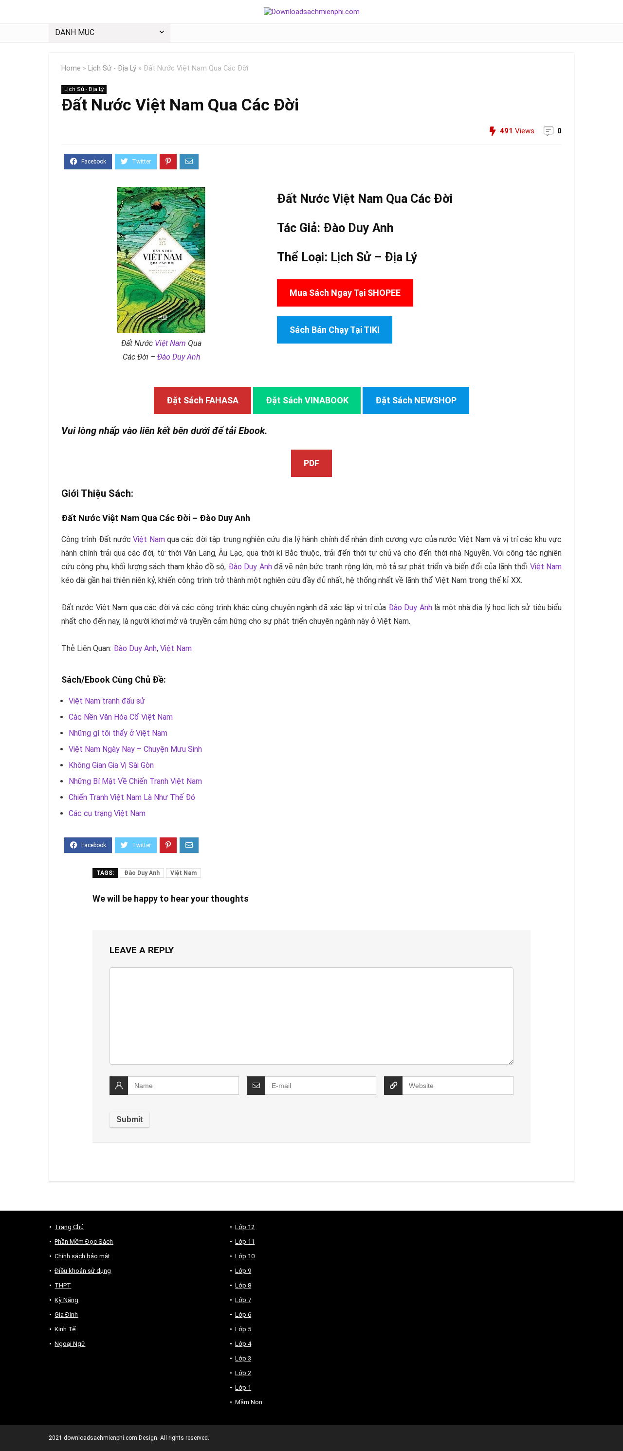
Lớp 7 (243, 1300)
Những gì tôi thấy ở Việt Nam (118, 733)
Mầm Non (248, 1402)
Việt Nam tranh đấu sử (107, 701)
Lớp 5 (243, 1329)
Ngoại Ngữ (70, 1343)
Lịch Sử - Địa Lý (112, 68)
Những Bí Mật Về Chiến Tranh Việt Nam (135, 781)
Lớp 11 (245, 1241)
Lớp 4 (243, 1343)
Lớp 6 (243, 1314)
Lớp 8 (243, 1285)
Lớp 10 (245, 1256)
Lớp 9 (243, 1270)
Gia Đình (66, 1314)
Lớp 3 (243, 1358)
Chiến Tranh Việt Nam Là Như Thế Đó (132, 797)
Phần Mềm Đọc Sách (84, 1241)
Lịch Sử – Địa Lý (374, 257)
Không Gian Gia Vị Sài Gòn (111, 765)
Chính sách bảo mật (82, 1256)
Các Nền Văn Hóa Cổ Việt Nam (121, 717)
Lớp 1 (243, 1387)
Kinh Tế (65, 1329)
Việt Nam (170, 343)
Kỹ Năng (66, 1300)
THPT (63, 1285)
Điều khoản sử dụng (83, 1270)
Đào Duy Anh (179, 357)
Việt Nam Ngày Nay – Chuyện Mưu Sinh (135, 749)
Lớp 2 (243, 1373)
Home (71, 68)
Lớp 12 (245, 1227)
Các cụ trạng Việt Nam (107, 813)
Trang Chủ (69, 1227)
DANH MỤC (74, 32)
